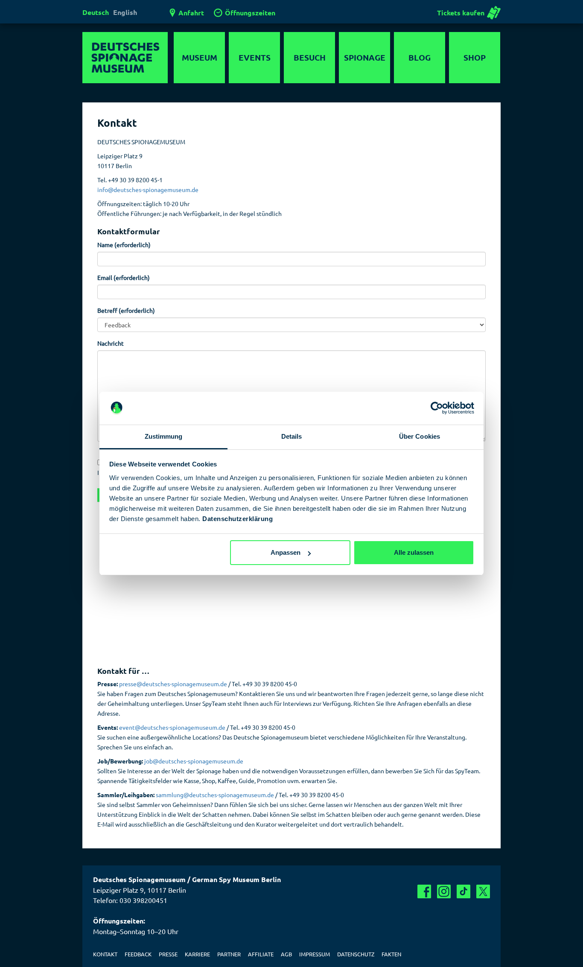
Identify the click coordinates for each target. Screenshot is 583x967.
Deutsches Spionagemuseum (125, 57)
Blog (419, 57)
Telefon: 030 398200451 (130, 900)
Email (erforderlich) (123, 277)
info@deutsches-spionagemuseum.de (147, 189)
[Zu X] (483, 891)
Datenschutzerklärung (237, 518)
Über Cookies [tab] (419, 436)
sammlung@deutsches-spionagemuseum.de (215, 794)
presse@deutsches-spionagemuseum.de (173, 683)
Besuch (310, 57)
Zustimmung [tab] (164, 436)
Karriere (197, 954)
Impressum (314, 954)
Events (255, 57)
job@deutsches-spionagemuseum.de (193, 761)
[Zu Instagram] (444, 891)
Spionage (364, 57)
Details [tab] (291, 436)
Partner (229, 954)
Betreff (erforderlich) (126, 310)
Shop (474, 57)
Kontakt (105, 954)
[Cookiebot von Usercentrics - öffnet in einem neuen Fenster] (436, 408)
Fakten (391, 954)
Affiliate (261, 954)
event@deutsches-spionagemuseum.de (172, 727)
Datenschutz (355, 954)
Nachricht (110, 343)
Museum (199, 57)
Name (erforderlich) (124, 244)
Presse (168, 954)
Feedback (138, 954)
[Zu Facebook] (424, 891)
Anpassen (285, 552)
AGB (286, 954)
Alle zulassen (414, 552)
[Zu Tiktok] (463, 891)
